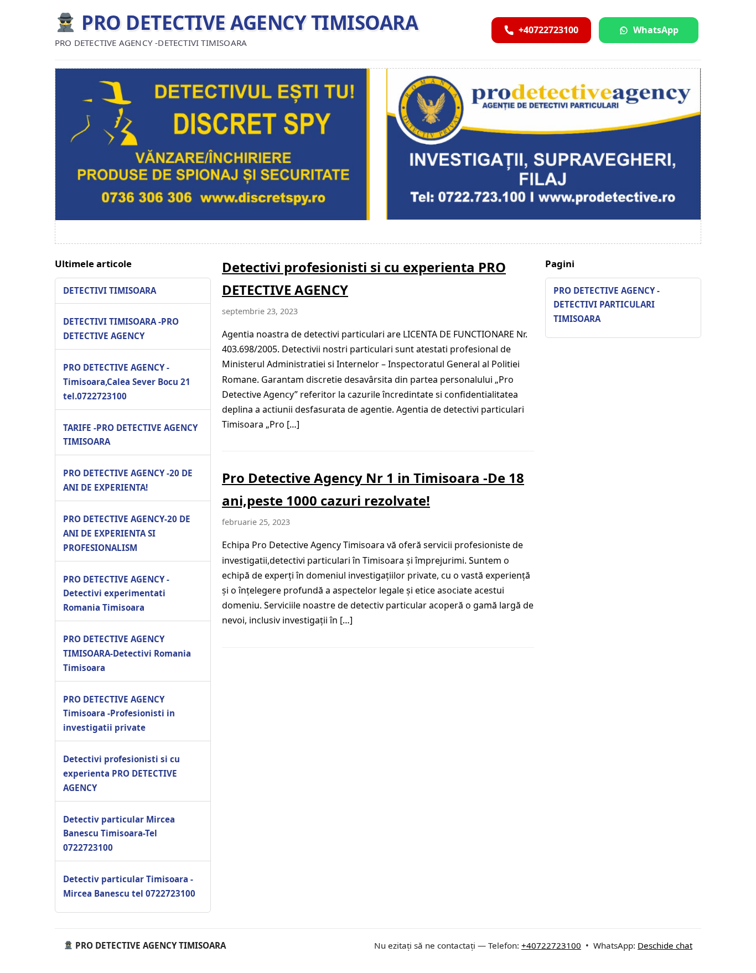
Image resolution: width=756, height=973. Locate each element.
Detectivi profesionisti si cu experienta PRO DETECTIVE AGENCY (121, 773)
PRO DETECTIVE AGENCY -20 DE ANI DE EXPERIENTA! (128, 480)
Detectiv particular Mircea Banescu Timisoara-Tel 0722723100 (119, 834)
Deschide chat (665, 945)
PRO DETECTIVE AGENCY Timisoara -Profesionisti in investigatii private (119, 713)
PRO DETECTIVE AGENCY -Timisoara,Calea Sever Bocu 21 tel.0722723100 (126, 382)
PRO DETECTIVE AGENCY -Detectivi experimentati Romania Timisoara (116, 593)
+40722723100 (551, 945)
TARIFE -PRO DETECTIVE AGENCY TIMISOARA (130, 435)
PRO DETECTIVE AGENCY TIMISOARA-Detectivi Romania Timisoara (127, 653)
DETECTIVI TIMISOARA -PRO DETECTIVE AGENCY (121, 328)
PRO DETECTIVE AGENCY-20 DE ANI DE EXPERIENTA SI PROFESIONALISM (126, 533)
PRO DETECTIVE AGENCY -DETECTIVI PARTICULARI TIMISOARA (606, 305)
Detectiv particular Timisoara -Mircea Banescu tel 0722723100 (129, 886)
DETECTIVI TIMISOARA (109, 290)
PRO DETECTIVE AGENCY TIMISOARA (247, 22)
